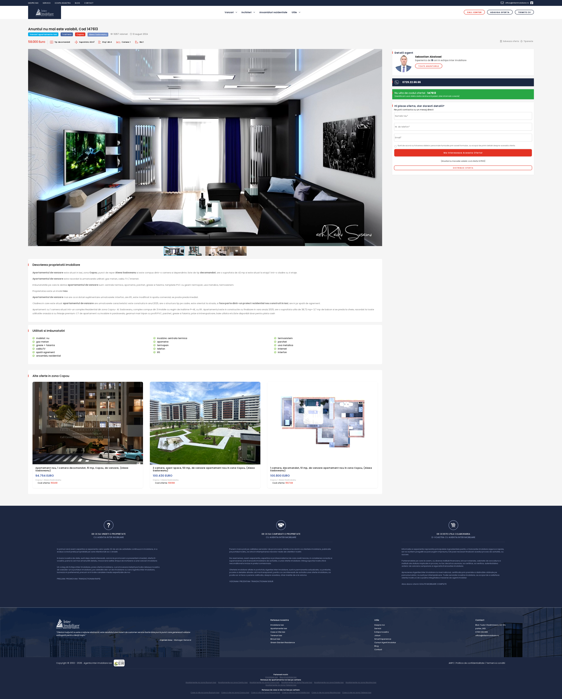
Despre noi (33, 3)
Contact (89, 3)
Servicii (46, 3)
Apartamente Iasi (278, 628)
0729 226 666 (481, 632)
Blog (77, 3)
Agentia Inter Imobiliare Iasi (98, 663)
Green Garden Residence (282, 642)
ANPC (451, 663)
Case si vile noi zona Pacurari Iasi (265, 692)
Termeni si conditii (495, 663)
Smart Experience (382, 639)
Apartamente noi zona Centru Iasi (233, 682)
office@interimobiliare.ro (517, 2)
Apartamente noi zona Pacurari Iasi (296, 682)
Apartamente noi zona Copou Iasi (264, 682)
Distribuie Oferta (463, 168)
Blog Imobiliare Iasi (288, 677)
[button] (379, 51)
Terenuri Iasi (276, 635)
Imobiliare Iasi (277, 625)
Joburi (377, 635)
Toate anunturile (428, 66)
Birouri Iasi (275, 639)
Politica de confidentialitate (470, 663)
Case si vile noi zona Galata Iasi (296, 692)
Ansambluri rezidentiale (273, 12)
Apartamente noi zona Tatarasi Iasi (280, 685)
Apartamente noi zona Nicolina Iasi (361, 682)
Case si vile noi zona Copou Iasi (235, 692)
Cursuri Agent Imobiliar (385, 642)
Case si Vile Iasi (277, 632)
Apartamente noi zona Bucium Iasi (201, 682)
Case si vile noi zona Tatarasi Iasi (356, 692)
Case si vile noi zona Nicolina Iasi (326, 692)
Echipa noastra (63, 3)
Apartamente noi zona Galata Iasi (329, 682)
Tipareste (528, 41)
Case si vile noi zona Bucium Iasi (205, 692)
